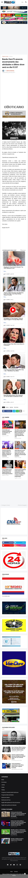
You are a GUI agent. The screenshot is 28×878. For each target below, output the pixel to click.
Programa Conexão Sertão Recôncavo (9, 792)
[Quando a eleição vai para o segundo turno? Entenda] (5, 841)
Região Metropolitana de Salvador (9, 805)
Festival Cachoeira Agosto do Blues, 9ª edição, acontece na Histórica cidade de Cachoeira (6, 453)
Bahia (2, 779)
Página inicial (5, 56)
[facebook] (7, 865)
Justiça (3, 784)
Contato (16, 871)
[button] (2, 2)
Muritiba (11, 407)
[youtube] (14, 865)
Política (3, 789)
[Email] (20, 411)
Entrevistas (3, 782)
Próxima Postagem (22, 505)
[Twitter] (14, 411)
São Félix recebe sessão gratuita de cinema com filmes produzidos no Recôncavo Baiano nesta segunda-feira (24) (20, 433)
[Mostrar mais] (23, 411)
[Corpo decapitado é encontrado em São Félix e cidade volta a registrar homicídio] (6, 766)
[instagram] (17, 865)
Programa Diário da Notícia (7, 794)
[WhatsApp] (17, 411)
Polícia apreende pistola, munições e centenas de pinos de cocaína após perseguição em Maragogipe (18, 814)
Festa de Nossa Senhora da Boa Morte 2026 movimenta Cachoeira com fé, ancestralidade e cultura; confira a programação (20, 473)
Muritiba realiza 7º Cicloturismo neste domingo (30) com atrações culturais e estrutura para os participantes (18, 831)
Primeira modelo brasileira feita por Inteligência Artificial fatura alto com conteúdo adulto (18, 756)
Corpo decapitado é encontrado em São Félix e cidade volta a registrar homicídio (18, 765)
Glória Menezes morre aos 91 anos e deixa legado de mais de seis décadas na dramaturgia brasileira (20, 453)
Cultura (10, 56)
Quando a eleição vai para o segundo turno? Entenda (17, 839)
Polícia (2, 787)
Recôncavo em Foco (5, 800)
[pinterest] (20, 865)
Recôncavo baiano (5, 797)
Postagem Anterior (6, 505)
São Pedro (16, 407)
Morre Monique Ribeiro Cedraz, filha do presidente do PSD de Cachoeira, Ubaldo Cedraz (19, 749)
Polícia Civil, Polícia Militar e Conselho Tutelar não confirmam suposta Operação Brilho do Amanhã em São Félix (18, 823)
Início (11, 871)
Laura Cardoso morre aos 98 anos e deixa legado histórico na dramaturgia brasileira (7, 471)
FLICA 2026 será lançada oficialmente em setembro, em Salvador (7, 432)
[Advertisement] (14, 38)
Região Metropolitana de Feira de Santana (10, 802)
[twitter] (11, 865)
